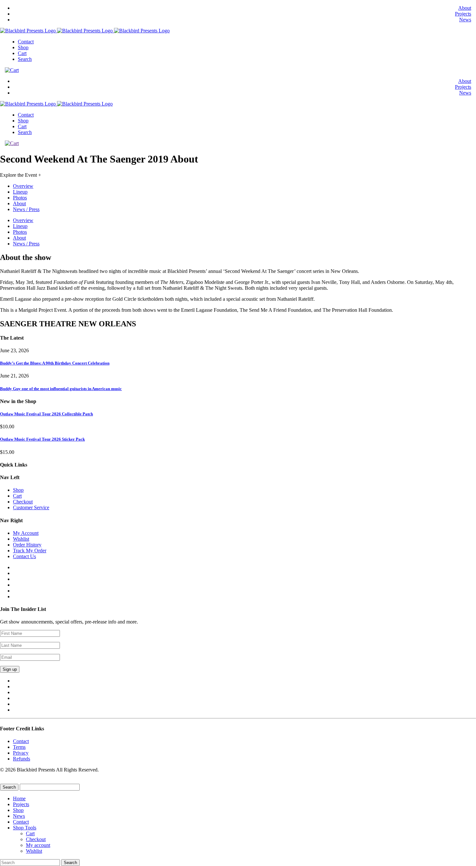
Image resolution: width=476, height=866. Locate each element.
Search (25, 59)
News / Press (26, 209)
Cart (22, 53)
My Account (26, 533)
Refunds (21, 758)
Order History (27, 544)
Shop (23, 47)
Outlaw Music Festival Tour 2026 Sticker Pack (42, 439)
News (465, 19)
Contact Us (24, 556)
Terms (19, 747)
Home (19, 798)
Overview (23, 186)
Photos (20, 197)
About (464, 8)
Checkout (23, 501)
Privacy (20, 753)
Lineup (20, 192)
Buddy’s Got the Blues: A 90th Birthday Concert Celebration (54, 363)
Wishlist (21, 539)
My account (38, 845)
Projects (463, 14)
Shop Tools (24, 827)
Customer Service (31, 507)
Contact (26, 41)
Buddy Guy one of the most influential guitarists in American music (61, 388)
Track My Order (29, 550)
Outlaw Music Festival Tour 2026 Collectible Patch (46, 413)
